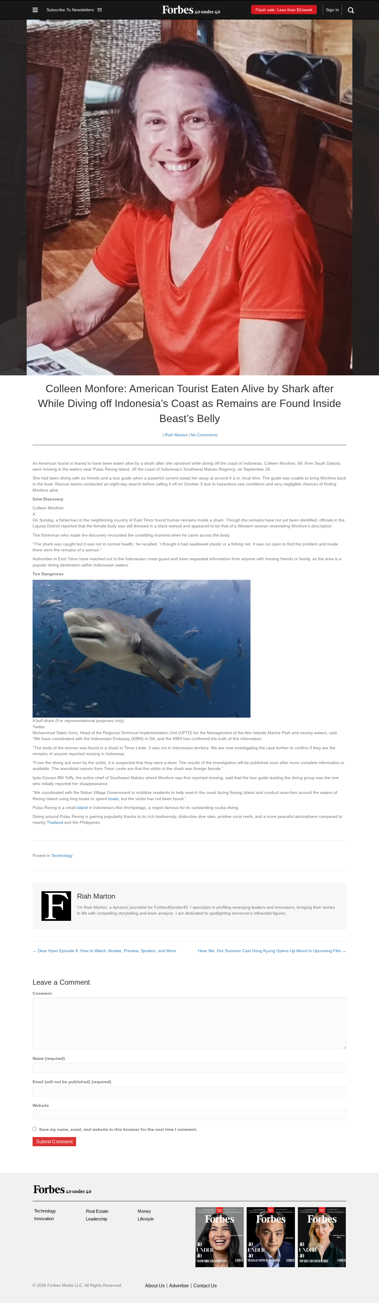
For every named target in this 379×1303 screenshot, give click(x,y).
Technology (62, 855)
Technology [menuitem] (45, 1210)
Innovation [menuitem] (44, 1218)
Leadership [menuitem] (96, 1218)
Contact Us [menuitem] (205, 1285)
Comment (42, 993)
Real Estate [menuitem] (97, 1211)
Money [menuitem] (144, 1211)
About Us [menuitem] (155, 1285)
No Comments (204, 434)
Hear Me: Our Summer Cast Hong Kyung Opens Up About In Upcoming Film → (272, 950)
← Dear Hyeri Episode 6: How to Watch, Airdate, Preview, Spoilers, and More (105, 950)
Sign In (332, 9)
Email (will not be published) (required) (72, 1081)
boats (113, 798)
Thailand (55, 822)
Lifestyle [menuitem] (146, 1218)
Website (41, 1105)
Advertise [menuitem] (179, 1285)
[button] (74, 10)
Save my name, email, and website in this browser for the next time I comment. (118, 1129)
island (83, 807)
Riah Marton (176, 434)
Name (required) (49, 1058)
